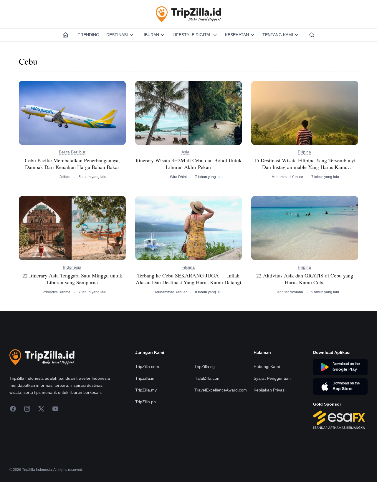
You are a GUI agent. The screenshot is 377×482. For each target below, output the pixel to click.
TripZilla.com (147, 366)
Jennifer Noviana (289, 292)
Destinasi (117, 34)
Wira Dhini (178, 177)
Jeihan (64, 177)
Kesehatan (237, 34)
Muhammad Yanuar (287, 177)
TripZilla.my (146, 390)
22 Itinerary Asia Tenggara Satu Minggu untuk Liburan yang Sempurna (72, 278)
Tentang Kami (277, 34)
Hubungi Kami (267, 366)
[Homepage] (65, 35)
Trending (88, 34)
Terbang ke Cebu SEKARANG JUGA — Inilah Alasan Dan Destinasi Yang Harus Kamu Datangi (188, 278)
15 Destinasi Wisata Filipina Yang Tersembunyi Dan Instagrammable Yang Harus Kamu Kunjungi (304, 163)
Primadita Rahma (56, 292)
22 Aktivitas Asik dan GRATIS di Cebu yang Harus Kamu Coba (304, 278)
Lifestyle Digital (192, 34)
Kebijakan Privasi (269, 390)
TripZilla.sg (204, 366)
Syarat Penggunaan (272, 378)
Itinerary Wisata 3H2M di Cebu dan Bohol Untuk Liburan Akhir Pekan (188, 163)
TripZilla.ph (145, 401)
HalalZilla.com (207, 378)
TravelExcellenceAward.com (220, 390)
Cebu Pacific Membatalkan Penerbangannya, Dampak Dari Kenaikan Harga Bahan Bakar (72, 163)
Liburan (150, 34)
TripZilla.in (144, 378)
